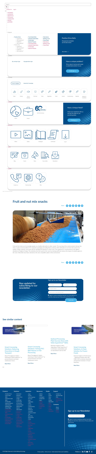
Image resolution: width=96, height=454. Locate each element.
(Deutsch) (10, 15)
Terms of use (71, 296)
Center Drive (19, 397)
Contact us (58, 393)
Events (50, 395)
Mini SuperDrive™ (20, 40)
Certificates (42, 398)
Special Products (32, 42)
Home (3, 191)
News (50, 397)
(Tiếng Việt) (11, 18)
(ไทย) (9, 20)
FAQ (57, 397)
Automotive (31, 417)
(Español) (10, 14)
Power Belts (46, 40)
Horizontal (18, 393)
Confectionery (31, 406)
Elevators (18, 395)
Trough (18, 398)
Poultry (30, 395)
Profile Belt (18, 400)
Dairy (29, 400)
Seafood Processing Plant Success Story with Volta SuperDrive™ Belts (59, 341)
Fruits (29, 403)
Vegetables (30, 401)
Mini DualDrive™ (20, 43)
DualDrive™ (19, 41)
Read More (8, 363)
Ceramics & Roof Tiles (32, 413)
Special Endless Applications (19, 405)
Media (9, 146)
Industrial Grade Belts (33, 38)
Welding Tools (46, 38)
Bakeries (30, 408)
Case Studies (50, 399)
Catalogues (41, 397)
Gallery (41, 393)
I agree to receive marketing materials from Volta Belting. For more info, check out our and (80, 421)
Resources (10, 125)
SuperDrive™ (19, 38)
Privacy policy (63, 296)
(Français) (10, 17)
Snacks (29, 405)
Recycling (30, 415)
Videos (40, 395)
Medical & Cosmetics (30, 410)
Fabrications (46, 37)
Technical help (59, 395)
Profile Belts (31, 40)
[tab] (15, 83)
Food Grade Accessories (19, 402)
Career (57, 408)
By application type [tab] (28, 61)
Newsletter (51, 401)
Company (10, 101)
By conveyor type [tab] (16, 61)
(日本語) (10, 22)
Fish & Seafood (31, 397)
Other (29, 419)
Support (9, 168)
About (57, 407)
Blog (50, 393)
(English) (10, 12)
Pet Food (30, 398)
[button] (67, 206)
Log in (40, 400)
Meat (29, 394)
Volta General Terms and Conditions (60, 451)
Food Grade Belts (32, 37)
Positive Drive (17, 37)
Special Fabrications (19, 408)
